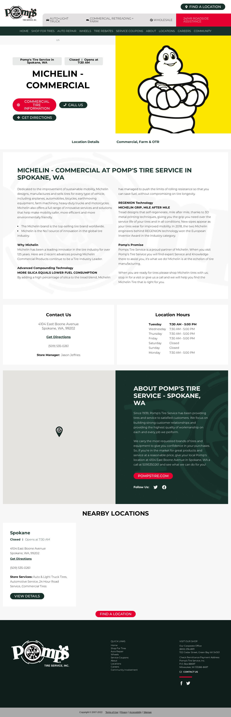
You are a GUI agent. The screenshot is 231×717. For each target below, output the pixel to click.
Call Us (75, 105)
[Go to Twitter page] (188, 684)
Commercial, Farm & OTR (138, 142)
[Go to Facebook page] (181, 684)
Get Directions (32, 117)
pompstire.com (153, 476)
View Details (27, 596)
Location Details (85, 142)
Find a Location (115, 614)
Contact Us (190, 672)
